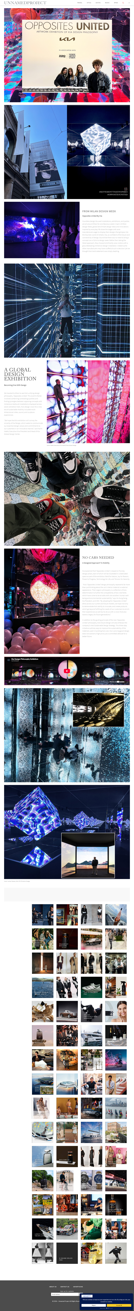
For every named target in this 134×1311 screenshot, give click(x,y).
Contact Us (64, 1287)
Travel (79, 3)
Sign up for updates (67, 1291)
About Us (53, 1287)
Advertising (78, 1287)
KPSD (116, 3)
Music (107, 3)
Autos (98, 3)
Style (89, 3)
